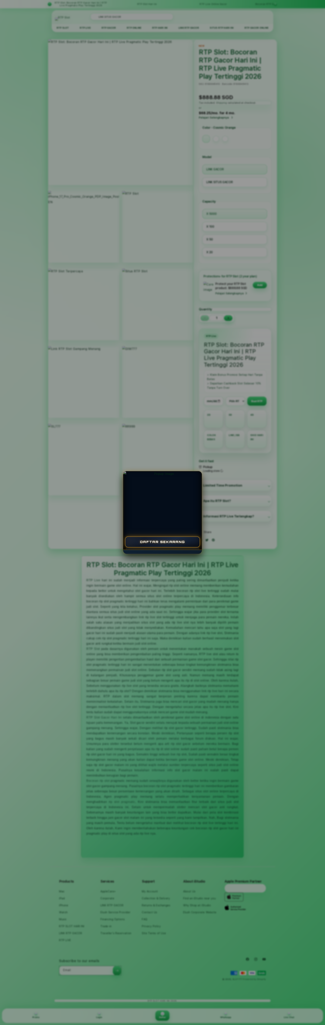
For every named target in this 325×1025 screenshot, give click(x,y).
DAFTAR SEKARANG (162, 542)
